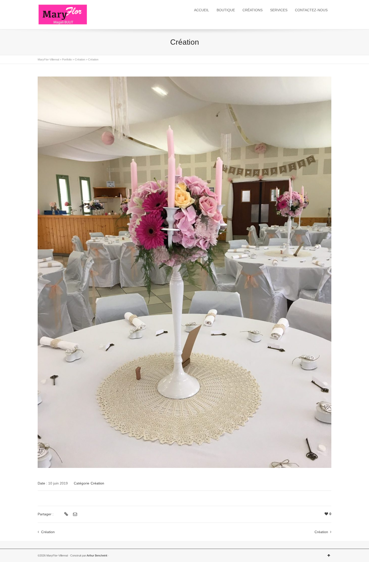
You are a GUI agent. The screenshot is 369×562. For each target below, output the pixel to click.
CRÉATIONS (252, 10)
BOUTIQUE (226, 10)
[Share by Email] (74, 514)
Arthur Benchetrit (97, 555)
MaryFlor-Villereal (48, 59)
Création (97, 483)
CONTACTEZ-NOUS (311, 10)
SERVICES (278, 10)
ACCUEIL (201, 10)
